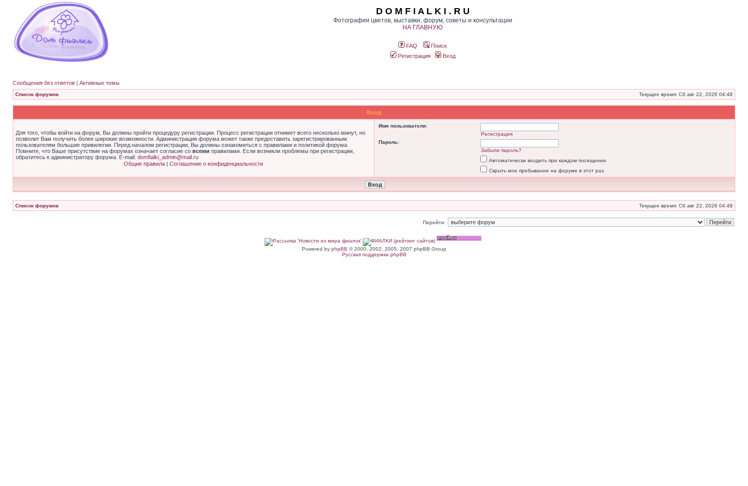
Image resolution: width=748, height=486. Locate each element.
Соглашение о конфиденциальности (216, 164)
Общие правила (144, 164)
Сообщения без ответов (44, 83)
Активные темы (99, 83)
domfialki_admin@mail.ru (167, 157)
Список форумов (37, 94)
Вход (448, 56)
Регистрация (413, 56)
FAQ (411, 46)
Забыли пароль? (501, 150)
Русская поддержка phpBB (374, 254)
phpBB (339, 249)
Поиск (438, 46)
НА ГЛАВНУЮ (422, 27)
